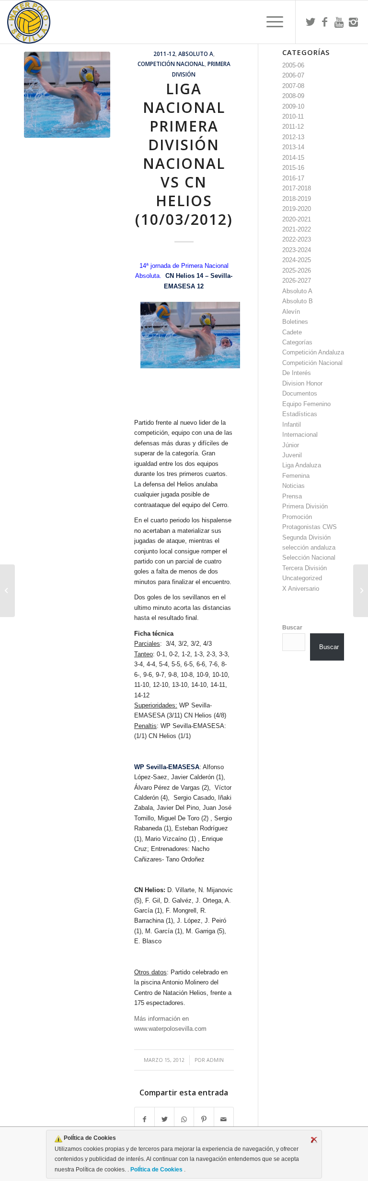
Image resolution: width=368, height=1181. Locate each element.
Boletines (295, 321)
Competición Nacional (171, 63)
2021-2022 (296, 229)
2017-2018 (296, 188)
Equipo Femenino (306, 404)
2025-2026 (296, 270)
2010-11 (293, 116)
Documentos (299, 393)
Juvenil (292, 455)
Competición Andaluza (313, 352)
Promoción (297, 516)
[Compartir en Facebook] (144, 1119)
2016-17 (293, 178)
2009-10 (293, 106)
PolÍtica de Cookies (156, 1169)
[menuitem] (270, 22)
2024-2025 (296, 260)
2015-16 (293, 167)
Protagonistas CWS (309, 526)
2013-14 (293, 147)
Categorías (297, 342)
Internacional (300, 434)
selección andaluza (308, 547)
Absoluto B (297, 301)
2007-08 (293, 85)
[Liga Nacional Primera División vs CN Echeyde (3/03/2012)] (7, 590)
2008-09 (293, 95)
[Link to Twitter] (310, 22)
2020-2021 (296, 219)
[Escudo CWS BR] (28, 22)
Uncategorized (302, 578)
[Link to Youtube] (339, 22)
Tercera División (304, 568)
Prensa (292, 496)
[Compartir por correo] (223, 1119)
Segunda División (306, 537)
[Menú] (270, 22)
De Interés (296, 372)
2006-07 (293, 75)
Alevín (291, 311)
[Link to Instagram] (353, 22)
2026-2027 (296, 280)
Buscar (292, 627)
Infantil (291, 424)
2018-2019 (296, 198)
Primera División (305, 506)
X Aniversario (300, 588)
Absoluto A (195, 53)
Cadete (292, 332)
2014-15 (293, 157)
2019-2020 (296, 208)
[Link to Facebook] (325, 22)
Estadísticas (299, 414)
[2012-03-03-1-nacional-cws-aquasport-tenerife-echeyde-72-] (67, 95)
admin (215, 1060)
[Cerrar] (314, 1140)
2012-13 (293, 137)
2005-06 (293, 65)
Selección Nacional (308, 557)
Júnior (290, 445)
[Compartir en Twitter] (164, 1119)
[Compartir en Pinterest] (203, 1119)
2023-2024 (296, 250)
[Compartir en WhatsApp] (184, 1119)
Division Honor (302, 383)
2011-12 (164, 53)
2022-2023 (296, 239)
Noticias (293, 485)
